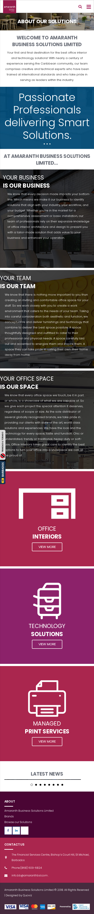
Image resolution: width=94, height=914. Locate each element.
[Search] (80, 6)
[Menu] (88, 6)
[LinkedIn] (16, 831)
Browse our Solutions (18, 822)
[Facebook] (8, 831)
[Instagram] (24, 831)
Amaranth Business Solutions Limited (29, 811)
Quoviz (27, 895)
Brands (9, 816)
